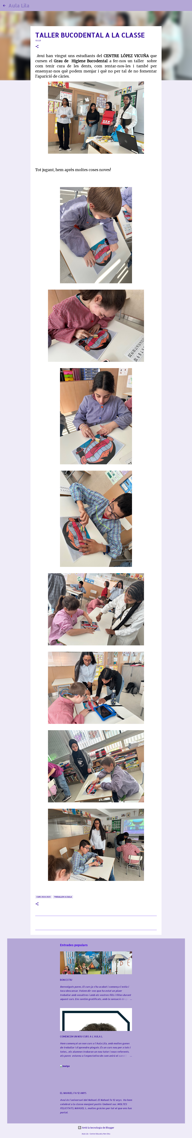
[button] (37, 47)
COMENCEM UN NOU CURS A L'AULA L (81, 1036)
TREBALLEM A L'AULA (63, 897)
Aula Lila (18, 5)
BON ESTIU (66, 979)
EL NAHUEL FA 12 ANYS (73, 1093)
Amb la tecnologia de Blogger (97, 1127)
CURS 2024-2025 (43, 897)
